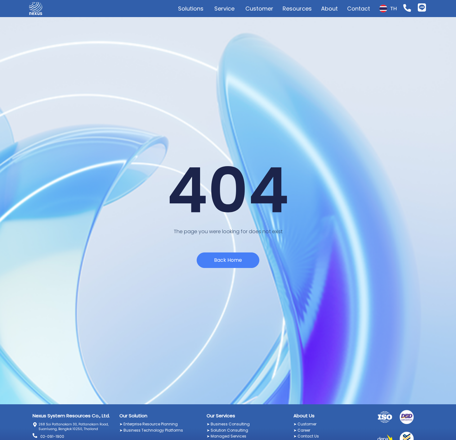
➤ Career (301, 430)
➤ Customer (304, 424)
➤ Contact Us (306, 436)
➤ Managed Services (226, 436)
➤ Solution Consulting (227, 430)
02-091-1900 (52, 436)
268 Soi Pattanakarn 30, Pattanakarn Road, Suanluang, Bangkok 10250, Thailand (73, 426)
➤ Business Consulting (228, 424)
